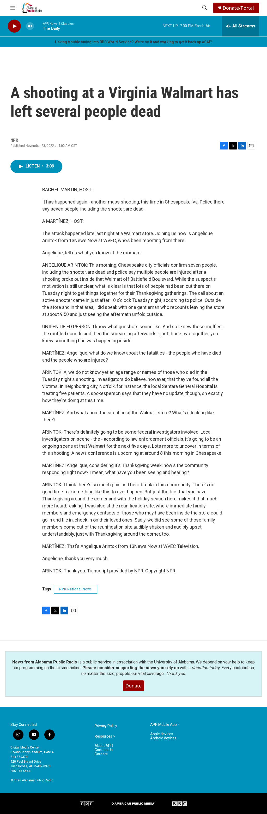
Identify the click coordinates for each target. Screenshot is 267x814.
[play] (14, 26)
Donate (133, 686)
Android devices (163, 738)
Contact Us (104, 750)
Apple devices (161, 734)
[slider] (38, 26)
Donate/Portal (238, 8)
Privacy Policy (106, 726)
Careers (101, 754)
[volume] (30, 26)
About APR (104, 746)
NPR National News (75, 589)
